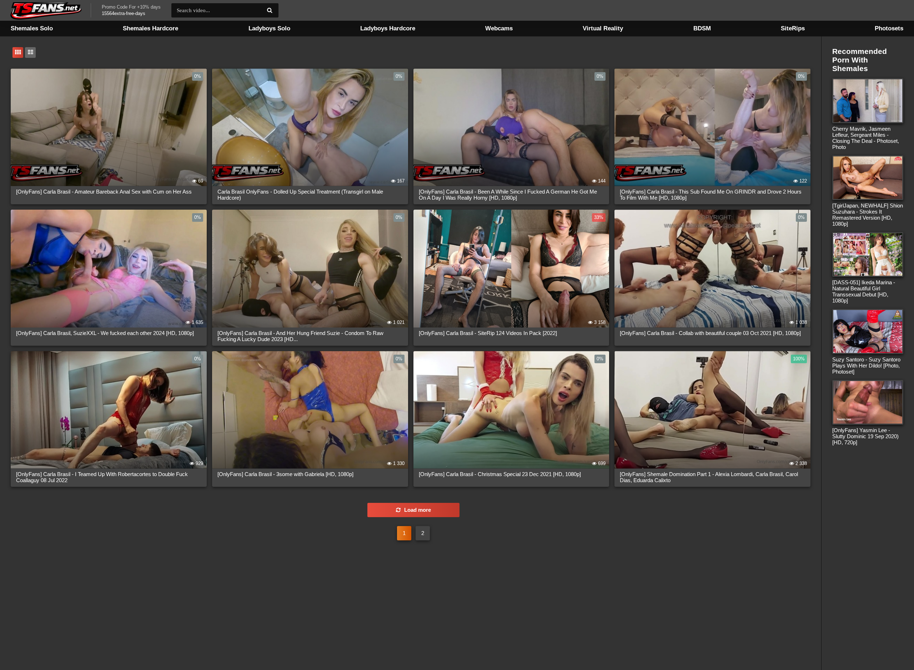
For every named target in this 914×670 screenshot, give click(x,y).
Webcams (499, 28)
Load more (417, 510)
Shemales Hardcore (150, 28)
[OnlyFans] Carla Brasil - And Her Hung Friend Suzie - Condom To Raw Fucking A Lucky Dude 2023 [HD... (300, 336)
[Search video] (269, 10)
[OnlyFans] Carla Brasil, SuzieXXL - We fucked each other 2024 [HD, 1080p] (105, 333)
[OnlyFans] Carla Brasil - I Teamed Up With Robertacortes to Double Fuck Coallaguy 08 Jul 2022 (102, 477)
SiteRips (793, 28)
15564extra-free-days (123, 13)
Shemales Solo (32, 28)
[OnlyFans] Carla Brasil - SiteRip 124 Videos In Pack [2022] (488, 333)
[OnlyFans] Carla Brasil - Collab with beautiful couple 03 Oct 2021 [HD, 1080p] (710, 333)
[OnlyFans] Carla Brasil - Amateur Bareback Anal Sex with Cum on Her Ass (104, 192)
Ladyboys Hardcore (387, 28)
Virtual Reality (603, 28)
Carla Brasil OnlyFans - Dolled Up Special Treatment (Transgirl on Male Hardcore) (300, 195)
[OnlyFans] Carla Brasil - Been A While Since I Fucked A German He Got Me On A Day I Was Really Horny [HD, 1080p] (508, 195)
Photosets (889, 28)
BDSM (702, 28)
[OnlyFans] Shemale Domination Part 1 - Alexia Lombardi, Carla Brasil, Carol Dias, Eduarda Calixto (709, 477)
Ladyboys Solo (269, 28)
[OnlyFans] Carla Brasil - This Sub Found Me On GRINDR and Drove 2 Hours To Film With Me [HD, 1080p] (711, 195)
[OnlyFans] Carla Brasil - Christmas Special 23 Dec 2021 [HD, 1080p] (500, 474)
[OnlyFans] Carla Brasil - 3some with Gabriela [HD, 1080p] (285, 474)
